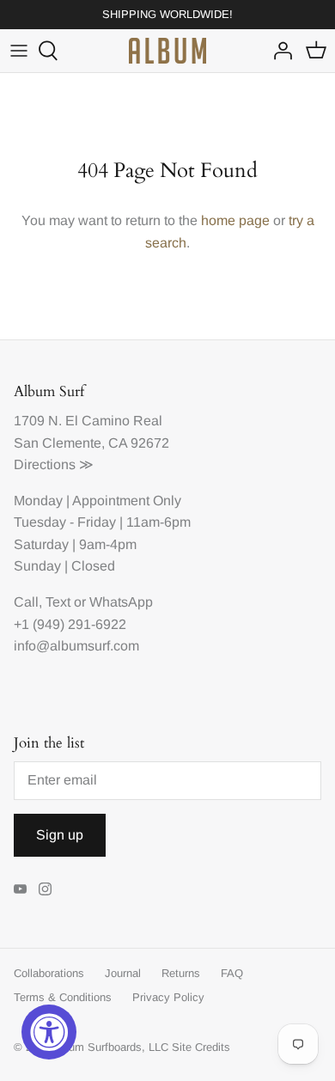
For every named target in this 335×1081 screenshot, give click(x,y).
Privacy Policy (168, 997)
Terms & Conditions (63, 997)
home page (235, 220)
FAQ (232, 973)
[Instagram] (45, 889)
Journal (123, 973)
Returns (180, 973)
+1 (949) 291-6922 (70, 624)
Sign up (59, 835)
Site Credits (201, 1047)
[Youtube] (20, 889)
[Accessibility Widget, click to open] (48, 1032)
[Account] (278, 51)
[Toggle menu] (19, 51)
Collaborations (49, 973)
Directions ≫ (54, 464)
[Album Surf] (167, 51)
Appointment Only (126, 500)
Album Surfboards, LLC (110, 1047)
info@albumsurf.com (76, 645)
